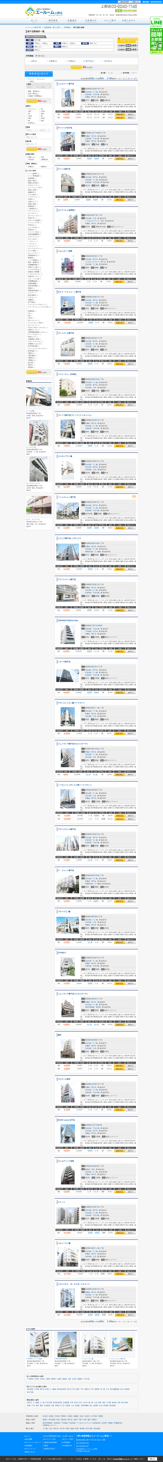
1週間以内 (44, 159)
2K (29, 114)
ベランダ (32, 244)
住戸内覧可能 (33, 346)
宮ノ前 (102, 1389)
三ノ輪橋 (98, 551)
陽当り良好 (33, 180)
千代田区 (30, 1379)
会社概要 (29, 1439)
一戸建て (31, 81)
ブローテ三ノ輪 (64, 911)
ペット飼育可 (33, 173)
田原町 (77, 1405)
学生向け (32, 225)
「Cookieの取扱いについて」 (121, 1459)
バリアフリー (33, 197)
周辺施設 (67, 1442)
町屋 (47, 1389)
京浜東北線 (96, 1423)
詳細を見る (120, 114)
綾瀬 (72, 1428)
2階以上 (32, 353)
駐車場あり (33, 351)
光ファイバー (33, 320)
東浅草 (97, 1166)
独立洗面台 (33, 295)
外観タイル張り (34, 267)
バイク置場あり (34, 260)
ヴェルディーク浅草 (66, 1161)
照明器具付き (33, 255)
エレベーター (33, 253)
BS (30, 316)
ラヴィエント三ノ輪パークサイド (71, 703)
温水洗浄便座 (33, 286)
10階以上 (32, 358)
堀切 (103, 1402)
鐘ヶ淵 (91, 1402)
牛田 (71, 1402)
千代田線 (88, 631)
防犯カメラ (33, 337)
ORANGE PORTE (61, 1359)
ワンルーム (32, 109)
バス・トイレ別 (34, 279)
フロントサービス (35, 341)
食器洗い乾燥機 (34, 272)
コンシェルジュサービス (37, 348)
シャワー (32, 293)
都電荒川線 (89, 551)
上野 (34, 61)
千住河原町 (98, 625)
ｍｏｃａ (61, 1202)
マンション (41, 79)
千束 (96, 215)
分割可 (31, 199)
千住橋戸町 (98, 1125)
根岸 (96, 790)
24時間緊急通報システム (37, 332)
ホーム (28, 1436)
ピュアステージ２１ (33, 483)
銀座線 (87, 1169)
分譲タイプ (33, 201)
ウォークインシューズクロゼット (38, 308)
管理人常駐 (33, 204)
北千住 (108, 61)
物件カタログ (30, 1452)
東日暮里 (52, 1419)
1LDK (43, 111)
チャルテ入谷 (31, 447)
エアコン (32, 297)
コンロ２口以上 (34, 269)
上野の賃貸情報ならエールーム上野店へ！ (94, 1436)
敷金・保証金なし (34, 91)
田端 (67, 1428)
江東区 (59, 1379)
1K (42, 109)
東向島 (98, 1007)
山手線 (104, 1423)
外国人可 (32, 218)
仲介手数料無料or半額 (52, 1436)
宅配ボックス (33, 330)
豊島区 (64, 1379)
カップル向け (33, 227)
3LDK (43, 118)
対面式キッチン (34, 276)
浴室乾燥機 (33, 283)
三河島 (71, 61)
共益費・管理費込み (35, 96)
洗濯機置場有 (33, 265)
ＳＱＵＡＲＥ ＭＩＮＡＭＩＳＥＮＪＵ (74, 1284)
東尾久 (45, 1419)
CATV (31, 318)
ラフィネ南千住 (64, 169)
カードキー (33, 213)
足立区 (92, 133)
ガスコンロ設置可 (35, 220)
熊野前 (97, 1389)
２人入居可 (33, 194)
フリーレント (33, 211)
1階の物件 (32, 355)
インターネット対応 (36, 323)
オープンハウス (34, 216)
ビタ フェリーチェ (33, 519)
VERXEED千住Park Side (68, 620)
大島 (84, 1419)
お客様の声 (68, 1445)
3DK (29, 118)
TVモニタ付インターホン (38, 327)
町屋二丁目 (80, 1389)
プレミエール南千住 (66, 333)
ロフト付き (33, 239)
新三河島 (30, 1392)
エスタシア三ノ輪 (65, 456)
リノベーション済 (35, 187)
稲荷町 (96, 1405)
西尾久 (94, 1419)
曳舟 (37, 1405)
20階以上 (32, 360)
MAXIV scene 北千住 (66, 1120)
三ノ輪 (95, 92)
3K (42, 116)
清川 (96, 256)
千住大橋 (96, 94)
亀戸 (89, 1419)
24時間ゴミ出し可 (35, 344)
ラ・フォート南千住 (66, 870)
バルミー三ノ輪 (64, 1243)
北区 (69, 1379)
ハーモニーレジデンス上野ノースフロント (75, 785)
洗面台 (31, 288)
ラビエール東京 (64, 1079)
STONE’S (62, 953)
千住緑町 (98, 133)
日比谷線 (88, 92)
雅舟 (59, 1035)
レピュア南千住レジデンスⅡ (69, 538)
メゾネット (33, 241)
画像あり (31, 166)
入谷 (94, 218)
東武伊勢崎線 (90, 1007)
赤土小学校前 (125, 1389)
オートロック (33, 325)
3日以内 (31, 159)
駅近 (46, 1445)
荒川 (58, 1419)
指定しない (32, 157)
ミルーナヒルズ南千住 (118, 1359)
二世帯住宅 (33, 209)
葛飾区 (80, 1379)
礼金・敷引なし (33, 94)
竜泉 (96, 916)
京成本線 (88, 94)
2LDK (30, 116)
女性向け (32, 230)
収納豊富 (32, 311)
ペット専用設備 (34, 176)
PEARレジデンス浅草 (35, 1359)
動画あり (44, 166)
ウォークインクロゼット (37, 304)
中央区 (36, 1379)
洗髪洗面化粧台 (34, 290)
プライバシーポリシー (34, 1442)
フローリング (33, 237)
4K (29, 121)
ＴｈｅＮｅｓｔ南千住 (67, 497)
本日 (42, 157)
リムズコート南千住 (66, 84)
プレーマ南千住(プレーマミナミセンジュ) (74, 415)
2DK (42, 114)
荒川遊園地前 (114, 1389)
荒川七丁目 (71, 1389)
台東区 (92, 215)
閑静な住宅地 (33, 183)
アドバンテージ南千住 (67, 579)
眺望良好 (32, 206)
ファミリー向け (34, 232)
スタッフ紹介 (68, 1439)
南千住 (90, 61)
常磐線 (87, 97)
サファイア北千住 (65, 128)
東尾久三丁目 (89, 1389)
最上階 (31, 362)
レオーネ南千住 (64, 662)
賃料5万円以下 (50, 1449)
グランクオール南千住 (67, 829)
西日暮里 (30, 1389)
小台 (107, 1389)
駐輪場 (31, 258)
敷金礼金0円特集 (51, 1442)
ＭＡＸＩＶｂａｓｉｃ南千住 (69, 292)
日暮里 (53, 61)
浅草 (102, 221)
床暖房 (31, 300)
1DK (29, 111)
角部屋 (31, 367)
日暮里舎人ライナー (50, 1425)
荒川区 (92, 89)
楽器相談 (32, 178)
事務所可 (32, 192)
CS (30, 313)
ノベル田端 (30, 411)
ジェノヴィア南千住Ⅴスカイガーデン (73, 994)
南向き (31, 365)
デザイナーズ (33, 185)
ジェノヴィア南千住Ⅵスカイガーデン (73, 744)
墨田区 (53, 1379)
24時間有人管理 (34, 339)
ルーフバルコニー (35, 248)
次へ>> (130, 78)
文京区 (42, 1379)
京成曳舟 (47, 1405)
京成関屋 (66, 1402)
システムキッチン (35, 274)
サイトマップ (30, 1449)
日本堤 (97, 379)
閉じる (152, 1459)
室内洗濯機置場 (34, 234)
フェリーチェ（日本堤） (68, 374)
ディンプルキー (34, 334)
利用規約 (29, 1445)
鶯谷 (41, 1405)
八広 (72, 1405)
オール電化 (33, 251)
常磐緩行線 (118, 1423)
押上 (91, 1405)
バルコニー (33, 246)
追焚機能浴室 (33, 281)
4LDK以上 (31, 123)
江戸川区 (86, 1379)
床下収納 (32, 302)
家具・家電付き (34, 262)
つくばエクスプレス (92, 221)
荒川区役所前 (61, 1389)
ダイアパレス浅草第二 (67, 210)
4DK (42, 121)
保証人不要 (33, 190)
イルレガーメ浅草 (65, 251)
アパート (31, 79)
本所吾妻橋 (85, 1405)
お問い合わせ (68, 1436)
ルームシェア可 (34, 223)
